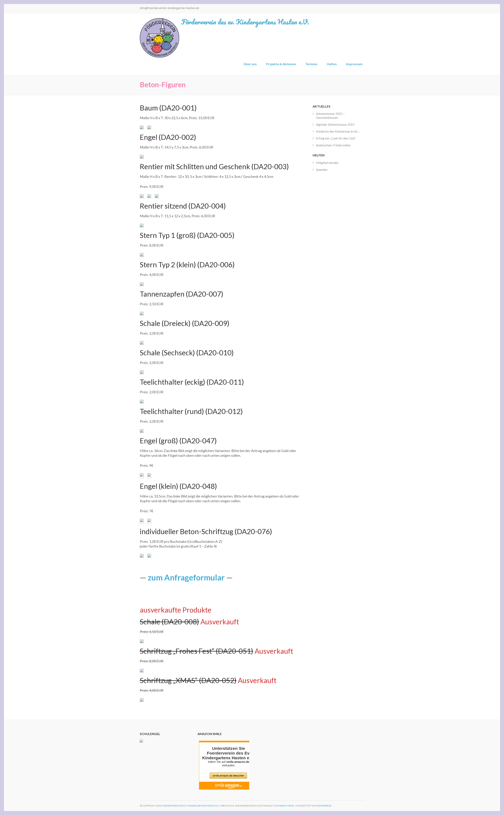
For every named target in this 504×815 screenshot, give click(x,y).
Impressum (354, 64)
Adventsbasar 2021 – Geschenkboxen (330, 115)
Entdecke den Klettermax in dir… (338, 131)
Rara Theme (287, 805)
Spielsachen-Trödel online (333, 145)
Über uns (250, 64)
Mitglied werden (327, 162)
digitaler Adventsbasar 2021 (335, 124)
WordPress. (324, 805)
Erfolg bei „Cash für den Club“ (336, 138)
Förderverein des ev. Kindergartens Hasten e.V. (245, 21)
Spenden (321, 169)
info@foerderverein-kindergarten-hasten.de (169, 8)
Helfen (332, 64)
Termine (311, 64)
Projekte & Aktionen (281, 64)
